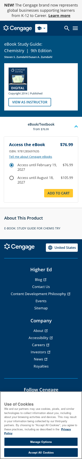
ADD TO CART (59, 193)
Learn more (59, 15)
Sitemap (41, 308)
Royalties (41, 366)
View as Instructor (29, 102)
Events (41, 300)
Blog (39, 279)
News (39, 359)
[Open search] (66, 28)
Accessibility (39, 337)
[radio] (11, 165)
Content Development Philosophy (39, 293)
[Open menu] (75, 28)
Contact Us (41, 286)
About (38, 330)
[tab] (41, 126)
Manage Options (41, 442)
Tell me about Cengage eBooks (30, 156)
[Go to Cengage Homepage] (17, 28)
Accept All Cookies (40, 452)
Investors (39, 352)
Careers (39, 344)
